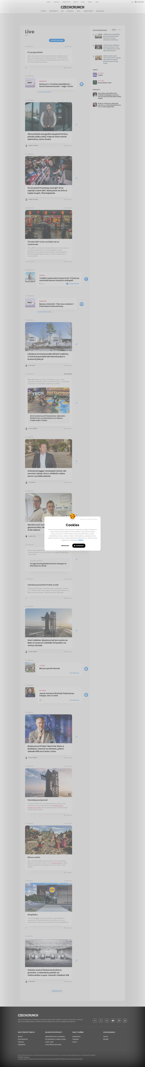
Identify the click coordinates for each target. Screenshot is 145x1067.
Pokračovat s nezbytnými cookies (88, 519)
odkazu (80, 540)
